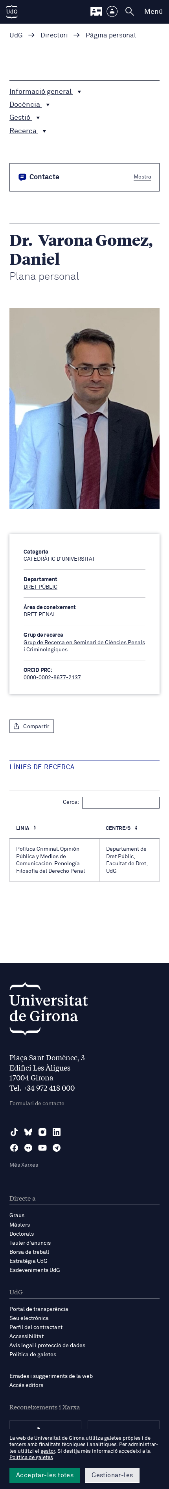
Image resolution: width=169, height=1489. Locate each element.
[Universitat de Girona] (48, 1011)
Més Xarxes (23, 1165)
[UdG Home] (12, 12)
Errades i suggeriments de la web (51, 1376)
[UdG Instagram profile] (42, 1132)
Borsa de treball (29, 1252)
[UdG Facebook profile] (14, 1148)
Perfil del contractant (35, 1327)
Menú (153, 11)
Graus (16, 1215)
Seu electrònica (29, 1318)
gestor (47, 1451)
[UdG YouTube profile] (42, 1148)
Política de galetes (32, 1354)
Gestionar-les (112, 1475)
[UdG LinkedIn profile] (56, 1132)
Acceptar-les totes (44, 1475)
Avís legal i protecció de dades (47, 1345)
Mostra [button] (142, 176)
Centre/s (119, 828)
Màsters (19, 1225)
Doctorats (21, 1234)
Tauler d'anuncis (30, 1243)
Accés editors (26, 1385)
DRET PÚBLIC (40, 587)
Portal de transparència (38, 1309)
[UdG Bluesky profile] (28, 1132)
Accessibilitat (26, 1336)
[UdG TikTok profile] (14, 1132)
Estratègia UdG (28, 1261)
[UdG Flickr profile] (28, 1148)
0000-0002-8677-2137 (52, 677)
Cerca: (71, 802)
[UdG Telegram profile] (56, 1148)
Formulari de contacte (36, 1103)
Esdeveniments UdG (34, 1270)
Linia (23, 828)
